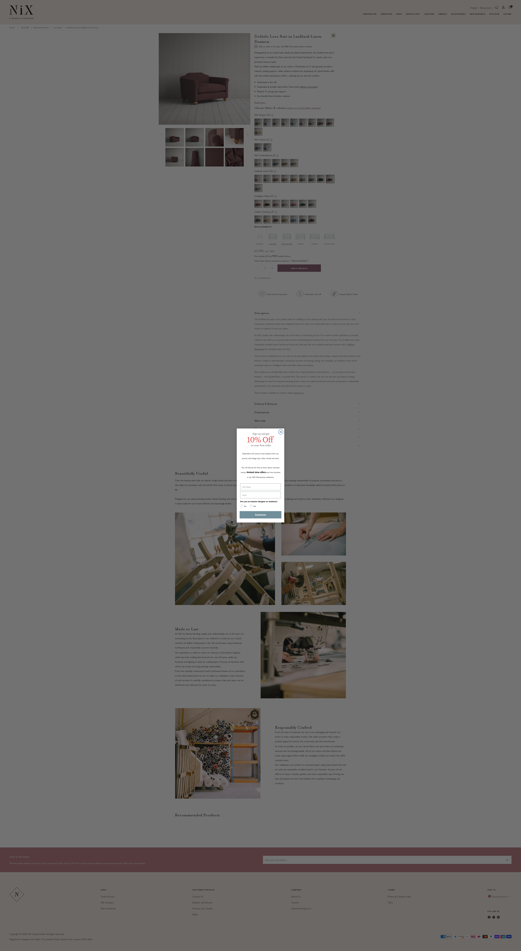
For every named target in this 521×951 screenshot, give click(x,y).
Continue (260, 514)
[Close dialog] (280, 432)
